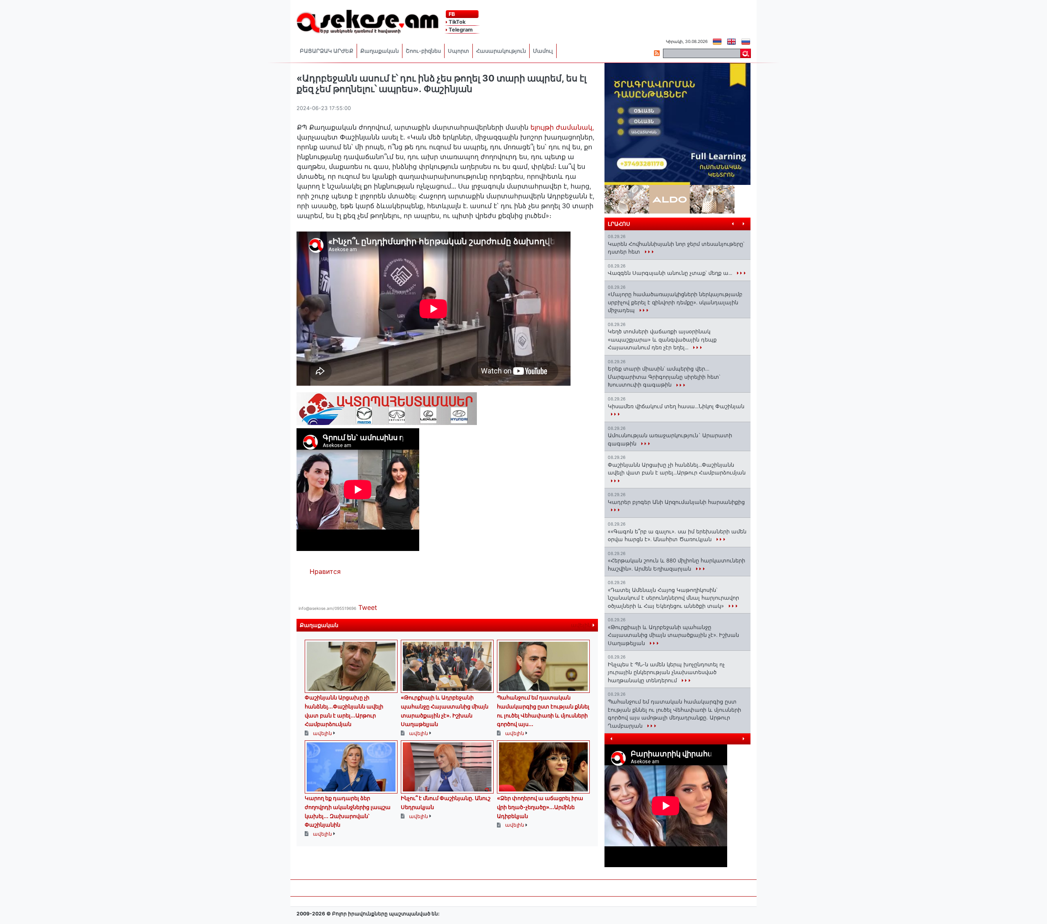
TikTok (456, 22)
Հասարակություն (501, 51)
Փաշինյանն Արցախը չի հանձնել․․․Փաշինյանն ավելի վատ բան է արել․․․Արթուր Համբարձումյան (677, 468)
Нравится (325, 571)
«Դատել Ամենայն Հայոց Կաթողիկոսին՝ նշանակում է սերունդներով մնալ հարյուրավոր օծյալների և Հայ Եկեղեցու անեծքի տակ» (673, 598)
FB (451, 14)
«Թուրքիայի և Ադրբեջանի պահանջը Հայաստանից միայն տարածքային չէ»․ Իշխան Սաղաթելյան (673, 635)
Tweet (367, 607)
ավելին (582, 625)
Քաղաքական (379, 51)
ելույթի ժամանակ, (562, 127)
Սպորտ (458, 51)
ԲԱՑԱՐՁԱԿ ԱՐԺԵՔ (326, 51)
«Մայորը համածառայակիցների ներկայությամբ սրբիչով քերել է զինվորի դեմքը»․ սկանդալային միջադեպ (675, 302)
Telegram (460, 30)
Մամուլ (543, 51)
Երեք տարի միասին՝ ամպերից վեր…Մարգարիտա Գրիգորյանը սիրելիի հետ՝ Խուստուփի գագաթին (664, 376)
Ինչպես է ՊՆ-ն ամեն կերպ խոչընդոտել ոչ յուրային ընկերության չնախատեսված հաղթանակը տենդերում (666, 672)
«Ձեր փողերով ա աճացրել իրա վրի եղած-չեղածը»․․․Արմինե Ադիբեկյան (540, 807)
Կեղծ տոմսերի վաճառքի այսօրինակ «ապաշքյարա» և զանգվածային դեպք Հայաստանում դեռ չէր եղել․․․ (662, 339)
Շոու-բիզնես (423, 51)
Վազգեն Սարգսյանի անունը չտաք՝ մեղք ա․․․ (671, 273)
